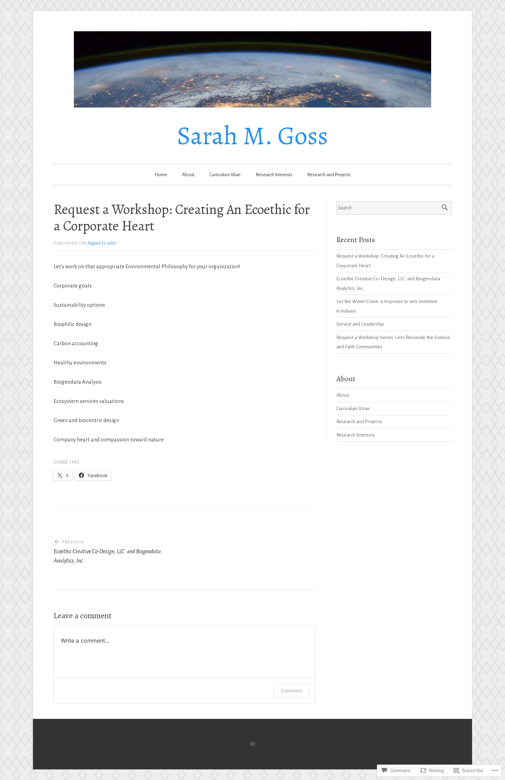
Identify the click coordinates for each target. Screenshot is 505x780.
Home (161, 174)
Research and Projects (329, 174)
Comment (291, 690)
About (188, 174)
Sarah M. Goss (252, 135)
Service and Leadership (360, 324)
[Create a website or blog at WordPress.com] (252, 744)
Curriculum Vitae (225, 174)
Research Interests (274, 174)
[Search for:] (393, 208)
